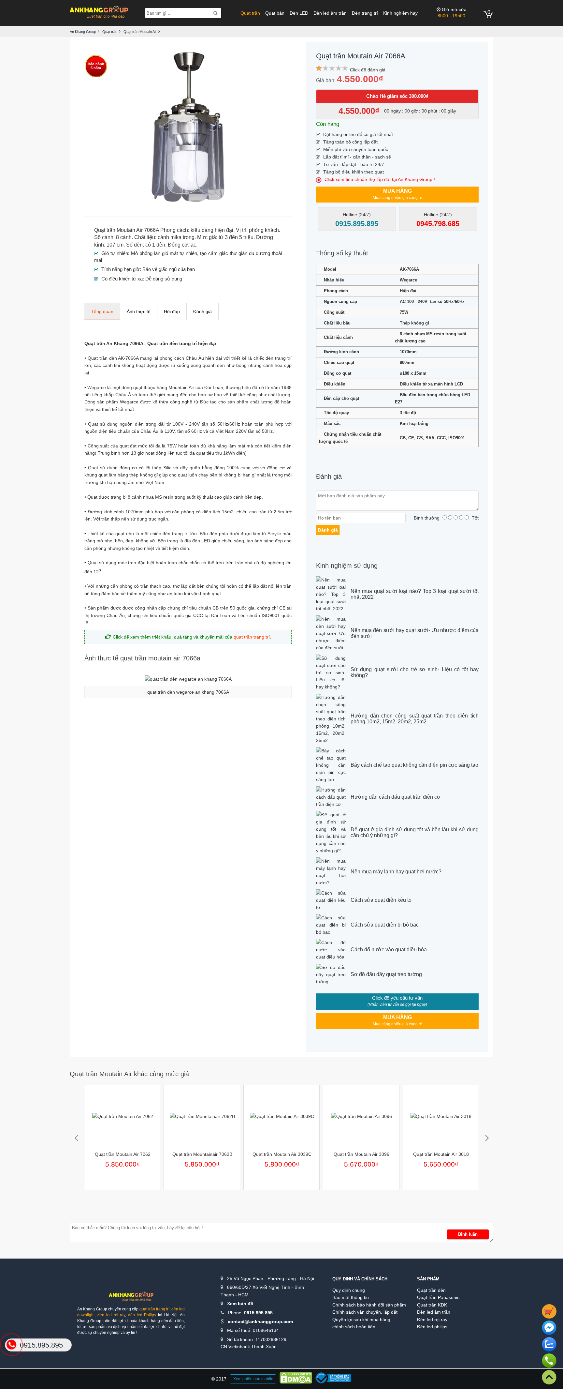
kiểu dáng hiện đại (212, 230)
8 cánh (124, 237)
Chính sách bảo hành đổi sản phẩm (369, 1304)
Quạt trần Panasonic (438, 1297)
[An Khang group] (131, 1298)
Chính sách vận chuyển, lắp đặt (364, 1312)
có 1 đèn (155, 245)
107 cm (115, 245)
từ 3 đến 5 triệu (236, 237)
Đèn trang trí (365, 13)
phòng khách (264, 230)
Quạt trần (250, 13)
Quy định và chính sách (359, 1278)
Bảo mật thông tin (350, 1297)
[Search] (215, 13)
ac (193, 245)
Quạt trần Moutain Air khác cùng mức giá (129, 1074)
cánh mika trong (176, 237)
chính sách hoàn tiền (353, 1326)
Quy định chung (348, 1290)
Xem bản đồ (240, 1303)
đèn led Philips (142, 1315)
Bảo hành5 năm (96, 66)
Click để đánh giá (367, 69)
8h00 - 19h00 (452, 12)
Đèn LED (299, 13)
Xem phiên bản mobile (253, 1379)
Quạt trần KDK (432, 1304)
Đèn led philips (432, 1326)
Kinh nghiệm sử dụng (347, 565)
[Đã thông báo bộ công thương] (333, 1378)
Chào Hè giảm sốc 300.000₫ (397, 96)
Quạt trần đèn (431, 1290)
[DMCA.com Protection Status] (296, 1379)
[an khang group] (99, 13)
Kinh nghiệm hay (400, 13)
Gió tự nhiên (114, 253)
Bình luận (468, 1234)
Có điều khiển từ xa (122, 278)
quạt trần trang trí (252, 637)
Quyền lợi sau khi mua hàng (361, 1319)
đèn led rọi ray (111, 1315)
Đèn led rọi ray (432, 1319)
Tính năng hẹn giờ (120, 269)
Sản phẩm (428, 1278)
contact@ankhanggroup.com (260, 1321)
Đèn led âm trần (330, 13)
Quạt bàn (274, 13)
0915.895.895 (258, 1312)
